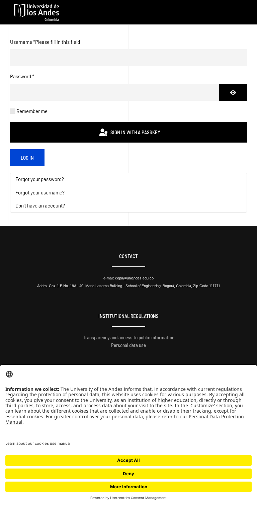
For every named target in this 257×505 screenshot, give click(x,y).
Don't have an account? (40, 205)
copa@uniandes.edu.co (134, 278)
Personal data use (128, 345)
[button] (243, 12)
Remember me (32, 111)
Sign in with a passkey (134, 132)
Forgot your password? (39, 179)
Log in (27, 158)
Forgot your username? (40, 192)
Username (45, 42)
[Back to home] (36, 12)
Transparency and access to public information (128, 337)
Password (22, 76)
